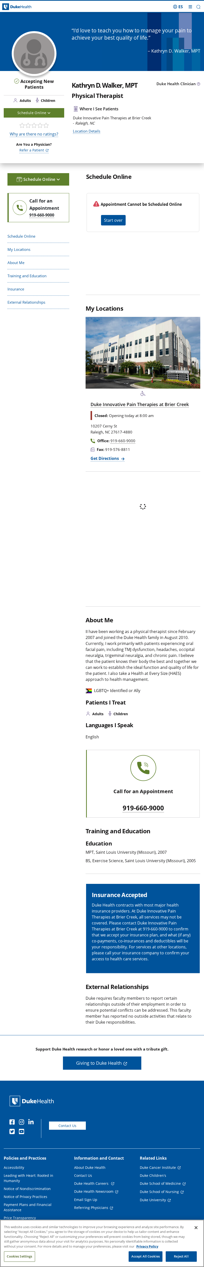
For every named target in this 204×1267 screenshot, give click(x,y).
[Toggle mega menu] (190, 6)
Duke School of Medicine (160, 1183)
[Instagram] (22, 1122)
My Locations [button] (18, 249)
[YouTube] (22, 1132)
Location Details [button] (86, 131)
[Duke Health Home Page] (32, 1101)
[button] (178, 7)
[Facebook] (13, 1122)
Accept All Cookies (145, 1256)
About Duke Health (89, 1167)
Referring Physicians (91, 1207)
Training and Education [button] (27, 275)
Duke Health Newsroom (93, 1191)
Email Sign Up (85, 1199)
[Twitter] (13, 1132)
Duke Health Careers (91, 1183)
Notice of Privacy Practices (25, 1196)
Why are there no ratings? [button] (34, 134)
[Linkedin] (32, 1122)
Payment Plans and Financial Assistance (27, 1207)
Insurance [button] (15, 288)
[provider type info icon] (198, 84)
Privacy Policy (147, 1246)
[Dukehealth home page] (25, 6)
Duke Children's (153, 1175)
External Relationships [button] (26, 302)
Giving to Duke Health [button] (99, 1063)
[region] (102, 1243)
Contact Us (67, 1125)
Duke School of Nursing (159, 1191)
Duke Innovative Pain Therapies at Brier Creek (140, 404)
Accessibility (14, 1167)
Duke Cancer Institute (158, 1167)
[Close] (196, 1227)
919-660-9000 (143, 808)
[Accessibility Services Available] (143, 394)
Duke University (153, 1199)
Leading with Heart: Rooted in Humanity (28, 1178)
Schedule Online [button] (32, 112)
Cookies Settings (19, 1256)
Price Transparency (20, 1217)
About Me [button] (15, 262)
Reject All (181, 1256)
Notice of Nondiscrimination (27, 1188)
